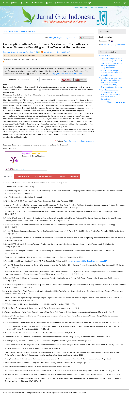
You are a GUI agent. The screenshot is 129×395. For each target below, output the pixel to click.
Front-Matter (105, 56)
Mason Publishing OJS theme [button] (76, 392)
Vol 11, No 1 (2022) (22, 31)
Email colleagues (87, 141)
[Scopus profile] (42, 52)
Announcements (63, 3)
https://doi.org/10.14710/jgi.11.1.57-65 (64, 38)
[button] (3, 62)
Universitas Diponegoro (25, 392)
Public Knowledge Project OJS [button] (53, 392)
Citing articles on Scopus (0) (44, 176)
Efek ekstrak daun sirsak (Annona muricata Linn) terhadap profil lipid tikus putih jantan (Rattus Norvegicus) (110, 94)
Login (124, 3)
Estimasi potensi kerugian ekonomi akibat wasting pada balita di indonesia (111, 72)
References (8, 176)
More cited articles (117, 102)
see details (20, 169)
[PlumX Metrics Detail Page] (13, 159)
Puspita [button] (32, 31)
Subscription (88, 3)
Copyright (62, 176)
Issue (49, 3)
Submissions (38, 3)
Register (117, 3)
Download (72, 141)
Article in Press (76, 3)
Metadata (74, 176)
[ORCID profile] (39, 52)
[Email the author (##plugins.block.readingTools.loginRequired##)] (36, 52)
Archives (11, 31)
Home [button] (5, 31)
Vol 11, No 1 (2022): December (113, 45)
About (15, 3)
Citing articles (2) (23, 176)
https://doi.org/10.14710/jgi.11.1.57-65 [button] (67, 74)
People (25, 3)
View (65, 141)
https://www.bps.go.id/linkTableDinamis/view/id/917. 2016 (89, 261)
